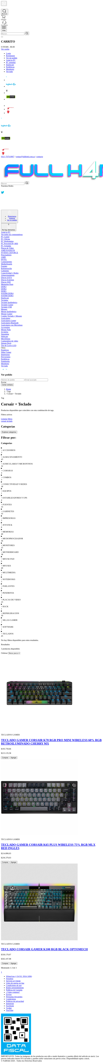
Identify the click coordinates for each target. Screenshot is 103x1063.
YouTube (9, 1010)
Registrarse (10, 56)
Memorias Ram (7, 284)
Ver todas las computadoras (12, 234)
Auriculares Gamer (8, 321)
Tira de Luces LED (8, 345)
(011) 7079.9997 (7, 157)
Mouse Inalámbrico (8, 311)
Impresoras (5, 354)
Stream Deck (6, 343)
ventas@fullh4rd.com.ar (25, 157)
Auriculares (5, 318)
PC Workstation (7, 241)
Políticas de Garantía (14, 990)
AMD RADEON (8, 250)
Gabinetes (5, 271)
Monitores (10, 69)
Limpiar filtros (6, 419)
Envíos (9, 994)
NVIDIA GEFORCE (9, 253)
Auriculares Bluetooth (9, 323)
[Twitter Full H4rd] (2, 193)
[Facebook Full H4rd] (2, 197)
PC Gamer (5, 237)
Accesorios (5, 327)
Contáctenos (11, 999)
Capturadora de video (9, 341)
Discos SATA (6, 277)
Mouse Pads (6, 330)
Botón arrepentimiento (15, 988)
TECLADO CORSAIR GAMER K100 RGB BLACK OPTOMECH (44, 949)
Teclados (4, 300)
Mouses (4, 309)
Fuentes (4, 266)
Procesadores (6, 255)
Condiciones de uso (14, 985)
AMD (3, 257)
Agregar (13, 758)
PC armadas (11, 62)
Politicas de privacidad (15, 1001)
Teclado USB (6, 307)
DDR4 (3, 289)
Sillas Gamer (6, 352)
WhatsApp (19, 976)
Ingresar (12, 218)
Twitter (9, 1008)
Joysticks (4, 332)
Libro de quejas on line (15, 983)
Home (8, 389)
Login (8, 53)
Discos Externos (7, 280)
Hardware (10, 65)
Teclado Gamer (7, 305)
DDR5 (3, 291)
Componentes (6, 262)
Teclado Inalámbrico (9, 302)
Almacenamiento (7, 275)
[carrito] (3, 19)
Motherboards (6, 264)
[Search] (4, 12)
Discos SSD (6, 282)
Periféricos (10, 67)
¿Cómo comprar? (13, 992)
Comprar (5, 758)
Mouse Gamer (6, 314)
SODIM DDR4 (7, 293)
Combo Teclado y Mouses (11, 316)
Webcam (4, 336)
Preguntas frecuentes (14, 997)
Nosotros (9, 979)
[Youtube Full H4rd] (3, 204)
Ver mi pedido (11, 58)
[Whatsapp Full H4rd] (2, 190)
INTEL (4, 259)
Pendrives (5, 350)
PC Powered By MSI (9, 244)
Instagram (10, 1003)
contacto (39, 157)
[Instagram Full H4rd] (2, 200)
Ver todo (9, 71)
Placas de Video (7, 248)
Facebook (10, 1006)
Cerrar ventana (7, 385)
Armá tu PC (11, 60)
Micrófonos (5, 339)
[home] (4, 8)
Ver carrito (5, 49)
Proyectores (5, 357)
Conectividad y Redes (9, 273)
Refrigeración (6, 268)
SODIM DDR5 (7, 296)
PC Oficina (5, 239)
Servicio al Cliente (13, 981)
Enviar (3, 382)
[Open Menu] (4, 29)
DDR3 (3, 287)
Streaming (5, 334)
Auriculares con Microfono (11, 325)
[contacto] (4, 25)
